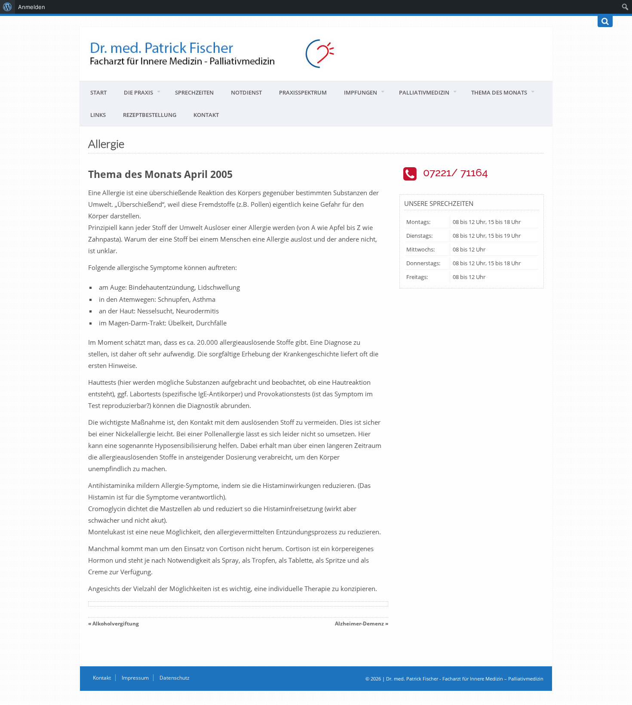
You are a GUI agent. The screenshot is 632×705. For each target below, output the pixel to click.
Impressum (135, 677)
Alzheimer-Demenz (359, 623)
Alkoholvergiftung (115, 623)
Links (98, 115)
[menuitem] (7, 7)
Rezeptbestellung (149, 115)
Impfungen (360, 92)
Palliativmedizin (424, 92)
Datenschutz (175, 677)
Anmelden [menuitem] (31, 6)
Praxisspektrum (303, 92)
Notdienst (246, 92)
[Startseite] (316, 53)
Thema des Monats (499, 92)
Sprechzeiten (194, 92)
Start (98, 92)
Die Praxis (138, 92)
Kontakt (206, 115)
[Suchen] (605, 21)
